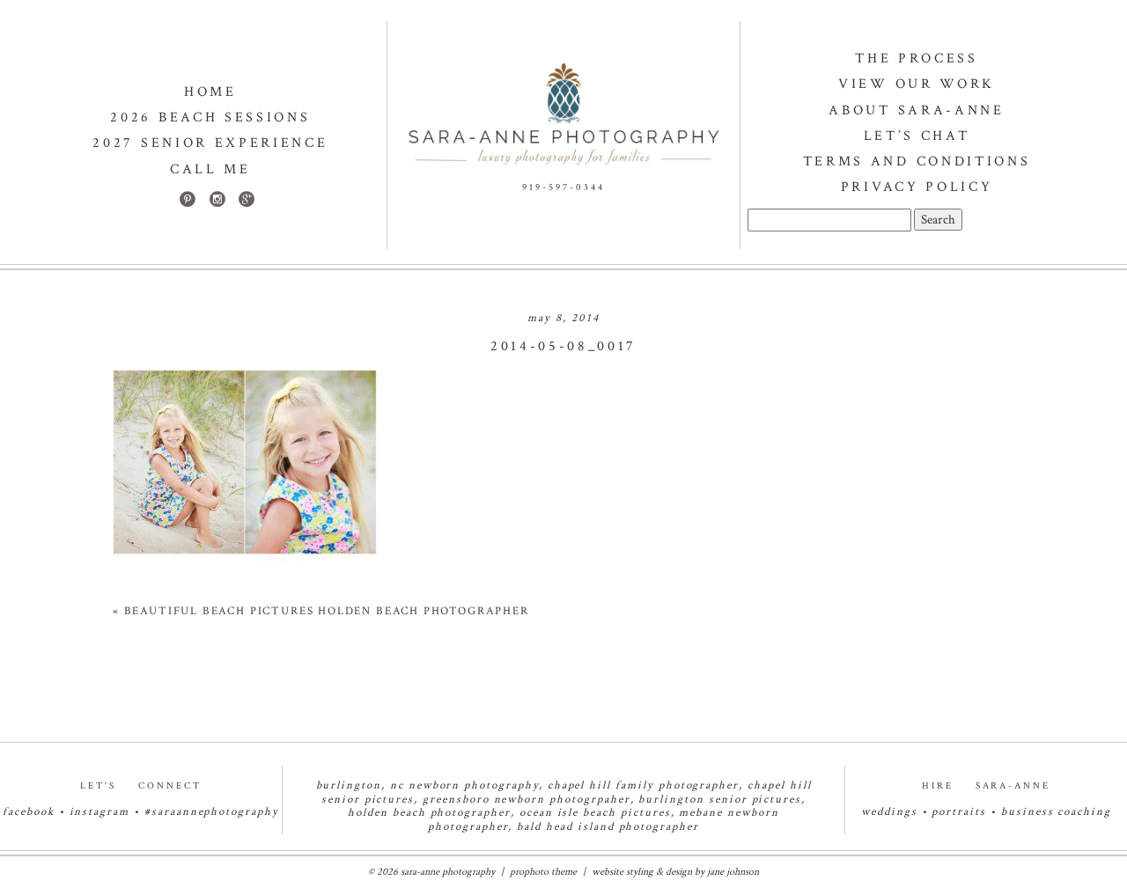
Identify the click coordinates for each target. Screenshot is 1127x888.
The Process (916, 58)
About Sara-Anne (916, 110)
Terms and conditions (917, 161)
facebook (29, 811)
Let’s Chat (917, 136)
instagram (100, 811)
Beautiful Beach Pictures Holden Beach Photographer (326, 611)
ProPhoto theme (543, 871)
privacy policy (917, 187)
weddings (889, 811)
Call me (210, 169)
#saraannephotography (211, 811)
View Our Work (916, 84)
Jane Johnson (733, 871)
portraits (959, 811)
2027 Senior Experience (210, 143)
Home (210, 92)
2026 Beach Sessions (210, 117)
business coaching (1056, 811)
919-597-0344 (563, 187)
